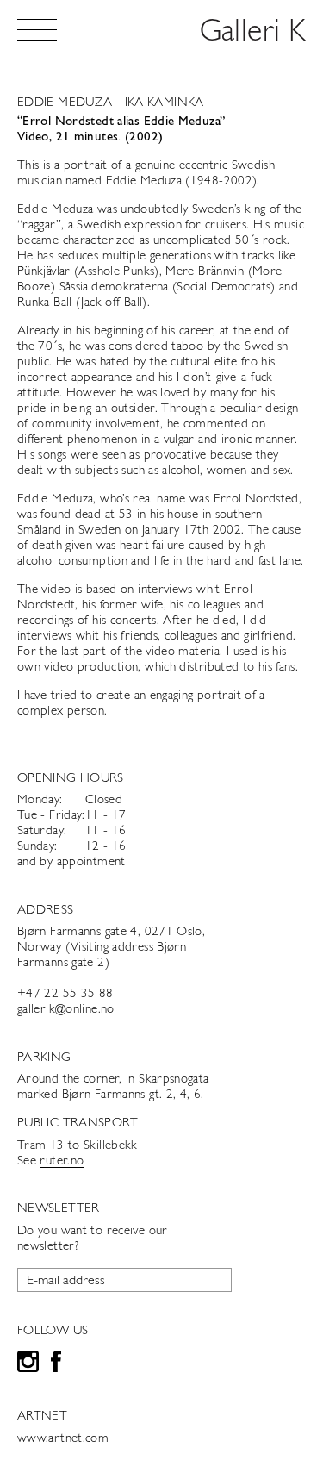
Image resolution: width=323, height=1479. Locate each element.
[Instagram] (28, 1364)
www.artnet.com (63, 1438)
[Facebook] (56, 1364)
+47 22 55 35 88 (65, 994)
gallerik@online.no (66, 1009)
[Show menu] (37, 30)
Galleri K (253, 32)
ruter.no (62, 1161)
